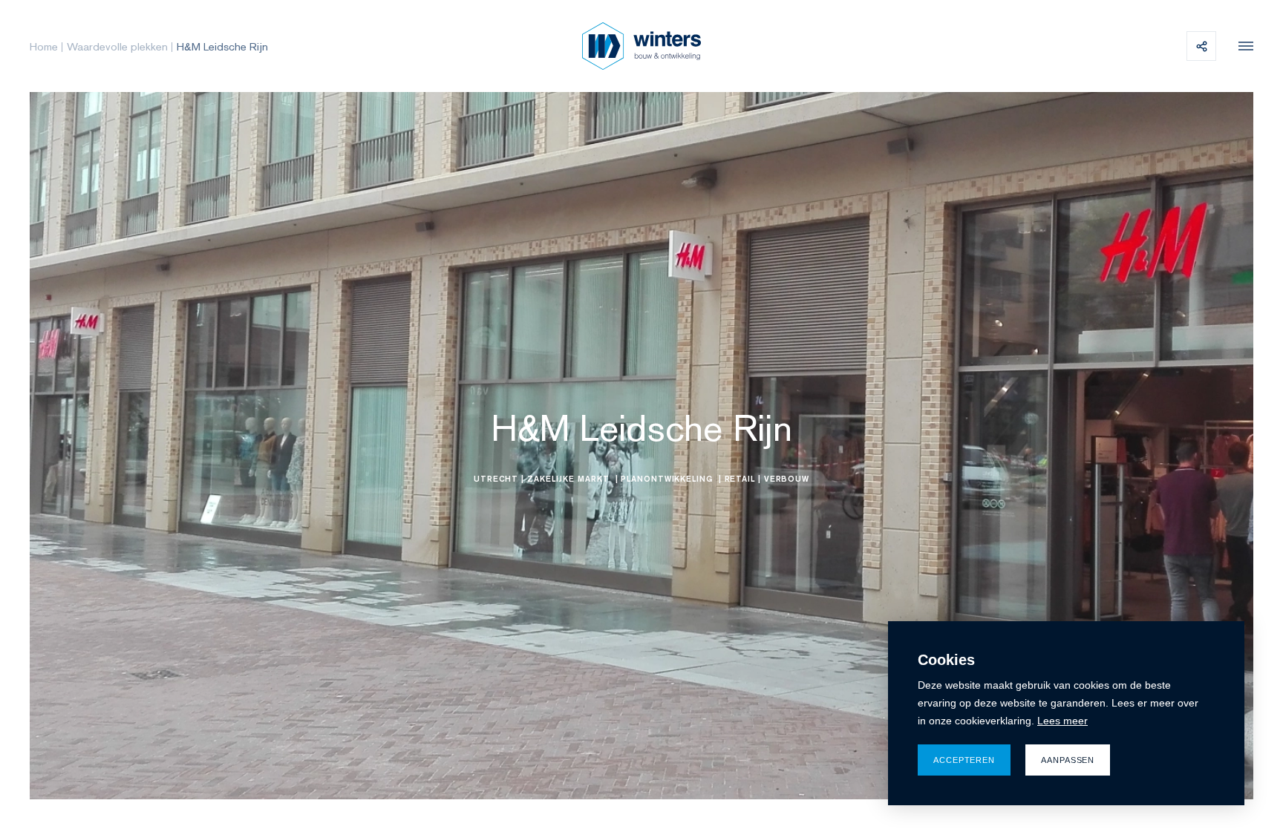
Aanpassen (1067, 760)
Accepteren (964, 760)
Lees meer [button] (1062, 721)
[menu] (1242, 46)
